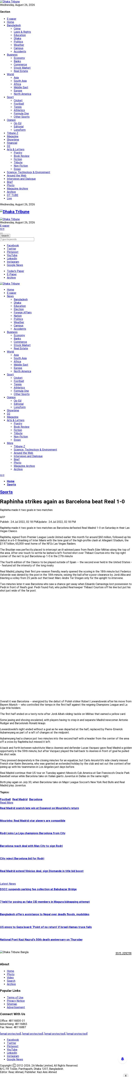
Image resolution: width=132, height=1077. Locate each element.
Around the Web (16, 175)
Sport (10, 97)
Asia (16, 77)
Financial (12, 143)
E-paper (11, 18)
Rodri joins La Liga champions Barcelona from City (32, 833)
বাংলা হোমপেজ (123, 953)
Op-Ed (17, 123)
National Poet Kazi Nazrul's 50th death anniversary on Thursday (41, 939)
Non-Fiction (21, 165)
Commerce (20, 64)
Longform (20, 129)
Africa (17, 84)
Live (9, 198)
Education (20, 35)
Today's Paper (15, 271)
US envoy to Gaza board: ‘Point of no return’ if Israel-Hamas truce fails (46, 927)
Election (19, 309)
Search (11, 980)
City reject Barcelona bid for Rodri (22, 858)
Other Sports (22, 116)
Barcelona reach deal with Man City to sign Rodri (31, 846)
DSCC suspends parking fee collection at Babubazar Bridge (38, 889)
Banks (17, 61)
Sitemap (12, 1004)
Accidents (20, 51)
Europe (18, 90)
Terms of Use (15, 997)
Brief (10, 182)
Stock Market (22, 67)
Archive (11, 192)
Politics (18, 41)
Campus (18, 48)
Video (10, 977)
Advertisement (16, 1007)
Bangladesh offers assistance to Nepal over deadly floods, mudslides (44, 914)
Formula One (21, 113)
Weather (19, 45)
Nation (18, 315)
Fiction (18, 159)
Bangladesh (14, 25)
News (10, 296)
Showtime (13, 139)
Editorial (19, 126)
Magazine (12, 136)
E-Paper (12, 274)
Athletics (19, 110)
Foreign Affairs (23, 312)
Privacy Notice (16, 1000)
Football (19, 103)
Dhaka (17, 38)
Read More (6, 802)
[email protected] (10, 1033)
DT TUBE (12, 195)
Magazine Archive (17, 188)
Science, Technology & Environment (28, 172)
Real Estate (21, 71)
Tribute (18, 162)
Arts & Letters (15, 149)
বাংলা (2, 229)
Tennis (18, 107)
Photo (10, 185)
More (10, 443)
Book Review (21, 156)
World (10, 74)
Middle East (21, 87)
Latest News (8, 883)
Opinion (11, 120)
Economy (19, 58)
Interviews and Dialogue (21, 178)
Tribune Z (12, 133)
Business (12, 54)
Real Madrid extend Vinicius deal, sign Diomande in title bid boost (42, 871)
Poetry (18, 152)
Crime (17, 28)
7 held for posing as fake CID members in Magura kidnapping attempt (45, 901)
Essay (17, 169)
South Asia (20, 80)
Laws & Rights (22, 32)
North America (22, 94)
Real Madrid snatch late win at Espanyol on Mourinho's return (39, 808)
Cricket (18, 100)
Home (10, 22)
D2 (8, 146)
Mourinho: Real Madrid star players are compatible (32, 820)
